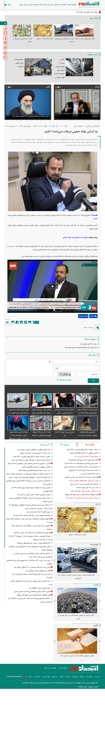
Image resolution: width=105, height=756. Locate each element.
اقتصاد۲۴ (95, 215)
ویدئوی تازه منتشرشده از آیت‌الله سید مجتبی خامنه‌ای (80, 116)
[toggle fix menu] (3, 23)
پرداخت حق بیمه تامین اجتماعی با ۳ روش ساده (82, 498)
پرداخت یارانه (88, 327)
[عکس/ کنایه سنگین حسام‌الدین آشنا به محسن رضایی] (28, 104)
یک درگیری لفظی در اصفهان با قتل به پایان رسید (33, 449)
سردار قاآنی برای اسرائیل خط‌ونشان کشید (84, 491)
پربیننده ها (64, 444)
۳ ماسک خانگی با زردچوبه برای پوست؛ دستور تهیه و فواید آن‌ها (28, 473)
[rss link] (5, 57)
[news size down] (57, 126)
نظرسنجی (37, 676)
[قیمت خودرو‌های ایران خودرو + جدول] (64, 30)
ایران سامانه (83, 686)
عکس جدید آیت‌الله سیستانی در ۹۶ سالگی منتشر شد (32, 567)
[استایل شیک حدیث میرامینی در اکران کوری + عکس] (64, 400)
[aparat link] (5, 47)
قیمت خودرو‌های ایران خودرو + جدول (64, 40)
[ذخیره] (53, 126)
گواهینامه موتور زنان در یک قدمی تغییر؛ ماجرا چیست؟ (31, 515)
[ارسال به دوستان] (50, 126)
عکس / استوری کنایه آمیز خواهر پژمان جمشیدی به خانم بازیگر (29, 463)
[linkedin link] (5, 52)
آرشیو (61, 676)
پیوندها (75, 676)
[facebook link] (5, 38)
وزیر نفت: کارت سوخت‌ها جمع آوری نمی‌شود (81, 12)
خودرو (36, 4)
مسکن (31, 4)
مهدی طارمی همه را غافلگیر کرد (39, 588)
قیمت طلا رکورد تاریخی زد (89, 473)
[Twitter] (12, 322)
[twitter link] (5, 42)
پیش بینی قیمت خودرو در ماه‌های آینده (77, 615)
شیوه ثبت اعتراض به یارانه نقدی (75, 237)
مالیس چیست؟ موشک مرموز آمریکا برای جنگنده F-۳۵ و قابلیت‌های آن (88, 413)
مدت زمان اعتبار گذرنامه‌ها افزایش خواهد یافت (34, 470)
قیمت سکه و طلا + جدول (44, 38)
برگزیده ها (90, 444)
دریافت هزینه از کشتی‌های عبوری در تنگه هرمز (82, 449)
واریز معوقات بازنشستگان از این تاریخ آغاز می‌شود (81, 494)
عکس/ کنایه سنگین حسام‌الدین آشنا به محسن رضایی (31, 116)
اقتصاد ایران (78, 126)
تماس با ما (89, 676)
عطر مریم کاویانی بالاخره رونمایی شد (38, 570)
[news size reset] (61, 126)
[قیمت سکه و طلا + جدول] (43, 30)
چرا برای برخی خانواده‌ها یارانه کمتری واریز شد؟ (81, 347)
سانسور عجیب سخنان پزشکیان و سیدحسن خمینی (81, 466)
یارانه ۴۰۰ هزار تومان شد (88, 344)
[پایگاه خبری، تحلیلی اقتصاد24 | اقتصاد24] (85, 5)
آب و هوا (55, 676)
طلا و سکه (42, 4)
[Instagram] (25, 322)
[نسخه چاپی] (46, 126)
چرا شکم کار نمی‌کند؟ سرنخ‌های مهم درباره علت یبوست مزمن (29, 477)
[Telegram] (21, 322)
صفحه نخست (71, 4)
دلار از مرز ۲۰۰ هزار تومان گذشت (87, 487)
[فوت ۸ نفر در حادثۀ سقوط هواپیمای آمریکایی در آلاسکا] (41, 423)
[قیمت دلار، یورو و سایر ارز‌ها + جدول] (22, 30)
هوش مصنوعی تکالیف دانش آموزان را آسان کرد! (33, 494)
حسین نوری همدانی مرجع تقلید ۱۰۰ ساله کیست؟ (81, 463)
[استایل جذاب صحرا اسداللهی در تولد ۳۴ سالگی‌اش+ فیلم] (41, 400)
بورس (26, 4)
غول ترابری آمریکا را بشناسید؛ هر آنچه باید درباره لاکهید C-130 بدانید (19, 413)
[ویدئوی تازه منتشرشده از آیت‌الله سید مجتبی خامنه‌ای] (77, 104)
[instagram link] (5, 33)
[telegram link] (5, 28)
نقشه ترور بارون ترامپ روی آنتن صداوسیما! (83, 459)
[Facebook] (17, 322)
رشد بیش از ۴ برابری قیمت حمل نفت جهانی (35, 453)
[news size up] (66, 126)
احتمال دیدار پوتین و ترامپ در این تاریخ (84, 484)
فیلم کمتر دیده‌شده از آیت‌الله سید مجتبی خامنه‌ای (81, 477)
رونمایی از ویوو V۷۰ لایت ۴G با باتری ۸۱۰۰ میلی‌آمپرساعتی (76, 657)
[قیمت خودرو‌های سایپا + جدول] (84, 30)
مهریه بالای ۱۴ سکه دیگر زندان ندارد (86, 456)
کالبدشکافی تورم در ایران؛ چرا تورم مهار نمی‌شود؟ (33, 543)
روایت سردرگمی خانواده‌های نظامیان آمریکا (83, 480)
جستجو (68, 676)
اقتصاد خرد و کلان (60, 4)
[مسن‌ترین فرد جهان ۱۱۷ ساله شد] (64, 423)
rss (30, 676)
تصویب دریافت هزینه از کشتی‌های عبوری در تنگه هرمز (31, 456)
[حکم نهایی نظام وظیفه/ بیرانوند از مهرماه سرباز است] (87, 423)
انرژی (21, 4)
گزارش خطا (29, 322)
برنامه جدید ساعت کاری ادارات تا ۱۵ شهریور (83, 470)
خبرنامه (82, 676)
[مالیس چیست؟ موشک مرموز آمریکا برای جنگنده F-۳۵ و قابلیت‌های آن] (87, 400)
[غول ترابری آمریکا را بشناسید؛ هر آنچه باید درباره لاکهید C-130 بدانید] (18, 400)
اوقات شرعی (46, 676)
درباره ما (97, 676)
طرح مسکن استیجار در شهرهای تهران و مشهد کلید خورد (31, 460)
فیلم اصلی (89, 322)
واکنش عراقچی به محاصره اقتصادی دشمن (84, 453)
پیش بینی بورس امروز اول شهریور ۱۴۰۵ (77, 575)
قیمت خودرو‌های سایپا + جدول (84, 38)
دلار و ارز (50, 4)
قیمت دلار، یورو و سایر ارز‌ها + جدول (22, 40)
